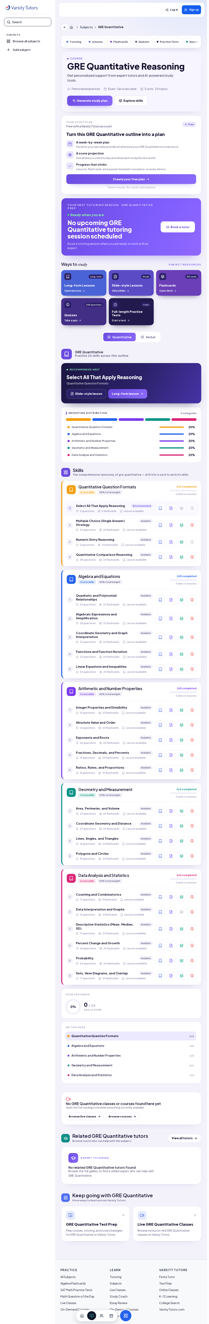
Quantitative (122, 337)
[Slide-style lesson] (170, 508)
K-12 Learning (168, 1296)
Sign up (194, 9)
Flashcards (120, 41)
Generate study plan (92, 100)
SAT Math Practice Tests (76, 1290)
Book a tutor (180, 227)
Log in (174, 9)
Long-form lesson (125, 393)
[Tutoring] (101, 1315)
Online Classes (169, 1290)
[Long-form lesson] (160, 508)
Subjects (86, 27)
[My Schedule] (111, 1315)
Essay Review (118, 1303)
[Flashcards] (181, 525)
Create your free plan (129, 179)
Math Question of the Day (77, 1296)
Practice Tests (169, 41)
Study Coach (119, 1296)
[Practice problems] (192, 525)
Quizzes (143, 41)
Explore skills (133, 100)
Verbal (150, 337)
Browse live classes (82, 1116)
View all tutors (182, 1138)
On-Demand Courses (74, 1309)
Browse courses (120, 1116)
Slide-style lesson (88, 393)
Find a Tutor (167, 1277)
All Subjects (68, 1277)
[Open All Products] (125, 1315)
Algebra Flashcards (73, 1283)
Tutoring (75, 41)
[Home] (72, 27)
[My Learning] (91, 1315)
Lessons (97, 41)
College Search (169, 1303)
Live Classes (68, 1303)
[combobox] (30, 22)
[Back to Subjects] (64, 27)
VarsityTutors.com (172, 1309)
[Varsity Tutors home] (21, 8)
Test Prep (165, 1283)
